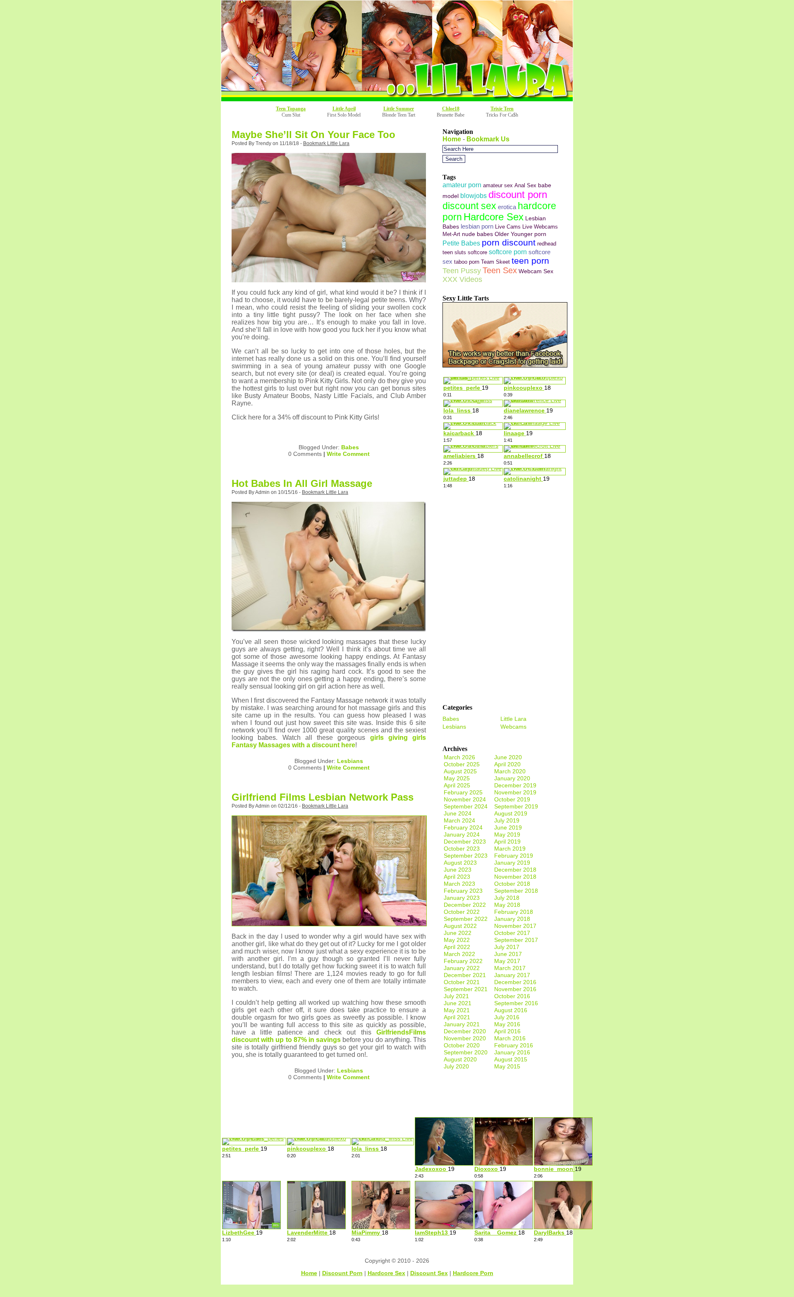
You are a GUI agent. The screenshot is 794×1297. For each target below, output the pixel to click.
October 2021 (462, 982)
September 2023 (466, 855)
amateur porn (461, 184)
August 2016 (510, 1010)
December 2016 (515, 982)
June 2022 (457, 933)
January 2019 (512, 862)
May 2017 (507, 961)
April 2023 (457, 876)
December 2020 (465, 1031)
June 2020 (508, 757)
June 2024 (457, 813)
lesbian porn (477, 226)
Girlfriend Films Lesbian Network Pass (323, 797)
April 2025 (457, 785)
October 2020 (462, 1045)
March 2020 (510, 771)
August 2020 (460, 1059)
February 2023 (463, 890)
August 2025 (460, 771)
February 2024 (463, 827)
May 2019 (507, 834)
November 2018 (515, 876)
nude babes (477, 234)
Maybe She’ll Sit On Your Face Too (313, 134)
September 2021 (466, 989)
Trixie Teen (502, 109)
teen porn (530, 260)
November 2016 (515, 989)
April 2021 (457, 1017)
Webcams (513, 726)
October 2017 (512, 933)
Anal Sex (525, 185)
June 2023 (457, 869)
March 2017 (510, 968)
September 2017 (516, 940)
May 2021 (457, 1010)
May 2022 (457, 940)
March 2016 (510, 1038)
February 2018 (513, 911)
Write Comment (348, 454)
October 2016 (512, 996)
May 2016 (507, 1024)
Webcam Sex (536, 271)
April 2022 (457, 947)
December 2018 (515, 869)
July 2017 (506, 947)
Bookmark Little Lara (326, 143)
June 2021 (457, 1003)
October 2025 (462, 764)
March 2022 (459, 954)
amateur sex (498, 185)
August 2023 (460, 862)
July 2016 (506, 1017)
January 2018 (512, 919)
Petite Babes (461, 243)
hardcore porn (473, 1273)
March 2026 (459, 757)
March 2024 (459, 820)
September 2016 (516, 1003)
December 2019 (515, 785)
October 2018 (512, 883)
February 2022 (463, 961)
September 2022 (466, 919)
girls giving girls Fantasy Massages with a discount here (329, 741)
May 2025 (457, 778)
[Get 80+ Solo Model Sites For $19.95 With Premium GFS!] (397, 99)
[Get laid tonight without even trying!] (504, 365)
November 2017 (515, 926)
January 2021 (462, 1024)
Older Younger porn (520, 234)
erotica (507, 206)
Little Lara (513, 718)
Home (451, 139)
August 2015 (510, 1059)
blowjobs (473, 195)
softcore (477, 252)
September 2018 (516, 890)
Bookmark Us (487, 139)
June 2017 (508, 954)
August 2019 (510, 813)
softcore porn (508, 251)
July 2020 (456, 1066)
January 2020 (512, 778)
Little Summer (398, 109)
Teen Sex (500, 270)
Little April (344, 109)
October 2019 (512, 799)
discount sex (469, 205)
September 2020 (466, 1052)
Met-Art (451, 234)
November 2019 (515, 792)
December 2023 (465, 841)
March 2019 (510, 848)
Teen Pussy (461, 270)
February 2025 (463, 792)
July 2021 (456, 996)
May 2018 (507, 904)
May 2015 (507, 1066)
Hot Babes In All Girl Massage (302, 483)
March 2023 (459, 883)
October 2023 (462, 848)
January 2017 (512, 975)
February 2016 (513, 1045)
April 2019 (507, 841)
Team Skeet (495, 262)
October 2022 (462, 911)
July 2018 (506, 897)
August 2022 (460, 926)
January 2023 (462, 897)
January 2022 (462, 968)
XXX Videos (462, 279)
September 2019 (516, 806)
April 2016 (507, 1031)
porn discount (509, 243)
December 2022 (465, 904)
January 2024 (462, 834)
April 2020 (507, 764)
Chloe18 (450, 109)
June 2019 (508, 827)
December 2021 (465, 975)
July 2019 (506, 820)
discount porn (517, 194)
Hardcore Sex (494, 217)
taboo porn (466, 262)
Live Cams (508, 227)
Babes (350, 447)
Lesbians (350, 761)
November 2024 (465, 799)
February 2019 (513, 855)
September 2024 (466, 806)
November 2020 (465, 1038)
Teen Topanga (291, 109)
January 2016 (512, 1052)
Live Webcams (540, 227)
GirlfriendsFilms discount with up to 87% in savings (329, 1036)
